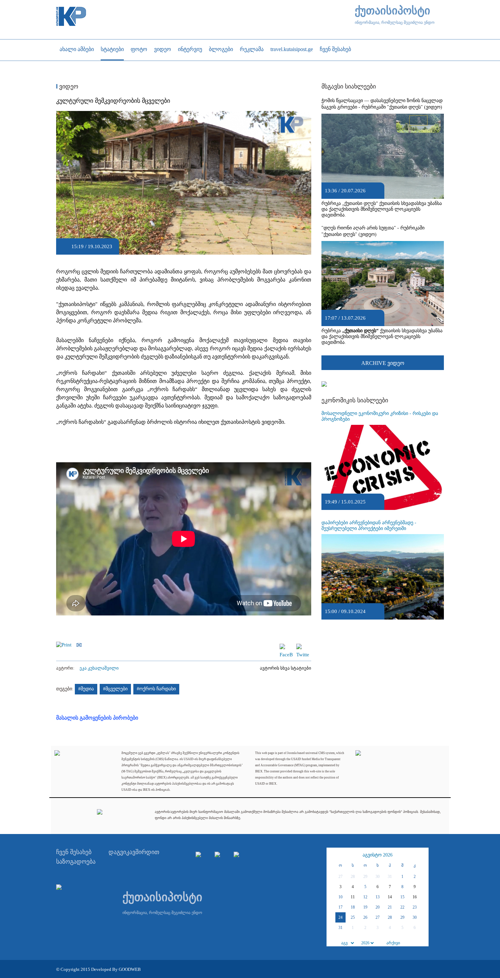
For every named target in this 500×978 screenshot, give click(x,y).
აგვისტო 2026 (378, 854)
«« (332, 855)
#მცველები (115, 688)
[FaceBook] (286, 647)
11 (353, 897)
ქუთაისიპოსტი (392, 11)
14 (390, 897)
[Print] (65, 644)
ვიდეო (67, 86)
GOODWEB (130, 969)
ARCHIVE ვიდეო (382, 363)
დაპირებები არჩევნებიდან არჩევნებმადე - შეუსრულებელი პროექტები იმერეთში (368, 525)
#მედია (86, 688)
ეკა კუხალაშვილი (99, 668)
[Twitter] (303, 647)
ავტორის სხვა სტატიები (285, 668)
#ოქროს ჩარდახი (156, 688)
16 (415, 897)
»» (422, 855)
